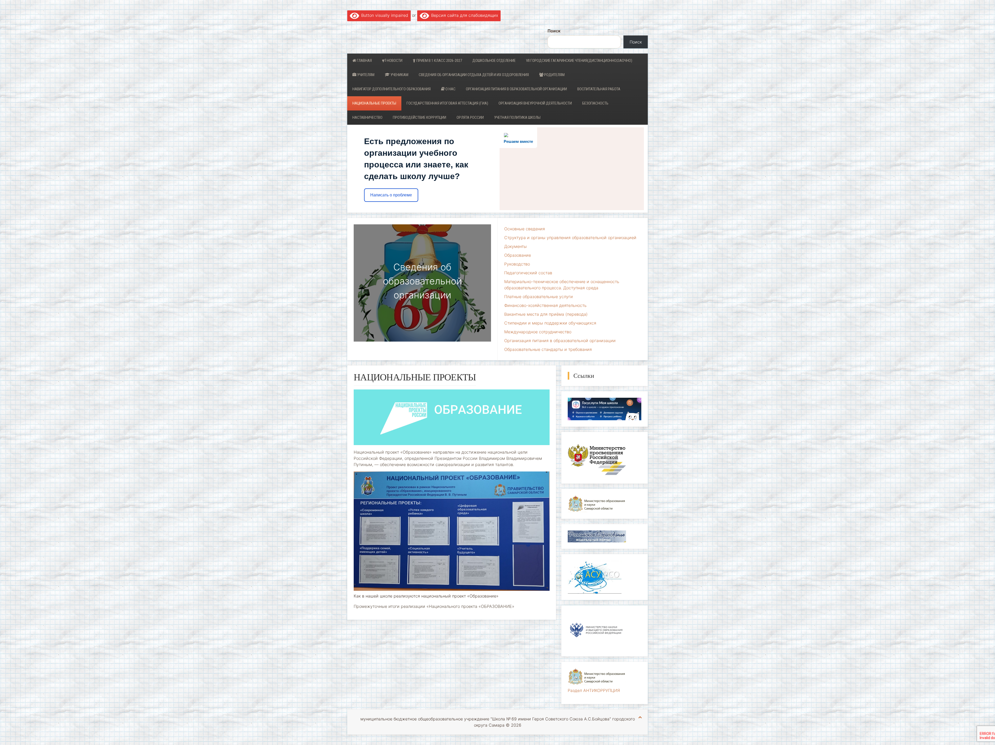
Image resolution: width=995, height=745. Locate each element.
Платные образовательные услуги (538, 296)
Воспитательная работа (598, 89)
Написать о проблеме (391, 195)
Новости (394, 60)
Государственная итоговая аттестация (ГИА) (447, 103)
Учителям (365, 74)
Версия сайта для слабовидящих (463, 15)
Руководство (517, 264)
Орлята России (470, 117)
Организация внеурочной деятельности (535, 103)
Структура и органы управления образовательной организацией (570, 237)
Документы (515, 246)
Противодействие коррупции (419, 117)
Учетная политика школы (517, 117)
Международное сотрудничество (537, 331)
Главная (364, 60)
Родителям (554, 74)
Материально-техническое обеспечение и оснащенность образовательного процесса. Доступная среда (561, 284)
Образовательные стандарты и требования (548, 349)
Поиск (554, 30)
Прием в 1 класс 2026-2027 (439, 60)
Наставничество (367, 117)
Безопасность (595, 103)
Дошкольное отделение (494, 60)
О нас (450, 89)
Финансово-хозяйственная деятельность (545, 305)
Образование (517, 255)
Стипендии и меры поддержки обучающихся (550, 323)
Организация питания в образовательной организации (516, 89)
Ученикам (399, 74)
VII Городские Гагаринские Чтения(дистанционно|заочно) (579, 60)
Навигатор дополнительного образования (391, 89)
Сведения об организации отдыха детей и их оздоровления (474, 74)
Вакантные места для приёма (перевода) (546, 314)
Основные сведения (524, 228)
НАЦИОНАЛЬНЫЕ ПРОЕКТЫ (374, 103)
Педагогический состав (528, 272)
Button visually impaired (383, 15)
